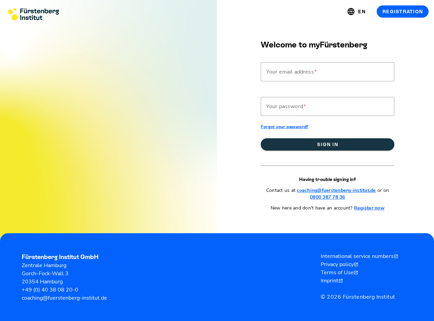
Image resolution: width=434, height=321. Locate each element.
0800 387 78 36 (327, 197)
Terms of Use (339, 272)
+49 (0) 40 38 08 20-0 (50, 290)
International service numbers (359, 256)
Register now (369, 208)
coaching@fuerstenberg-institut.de (336, 190)
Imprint (332, 280)
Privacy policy (339, 264)
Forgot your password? (284, 126)
